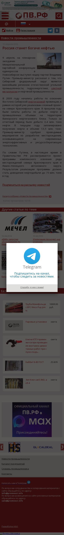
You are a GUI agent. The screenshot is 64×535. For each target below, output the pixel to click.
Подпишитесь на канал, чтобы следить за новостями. (32, 274)
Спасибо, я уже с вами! (32, 287)
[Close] (58, 243)
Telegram (32, 267)
